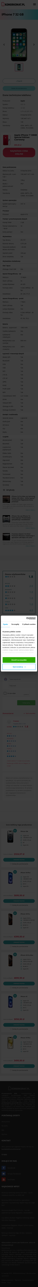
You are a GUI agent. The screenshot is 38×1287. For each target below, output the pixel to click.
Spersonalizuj (18, 667)
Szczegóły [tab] (15, 624)
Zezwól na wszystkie (19, 660)
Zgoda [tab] (5, 624)
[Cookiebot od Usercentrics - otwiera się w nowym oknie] (27, 618)
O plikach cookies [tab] (29, 624)
